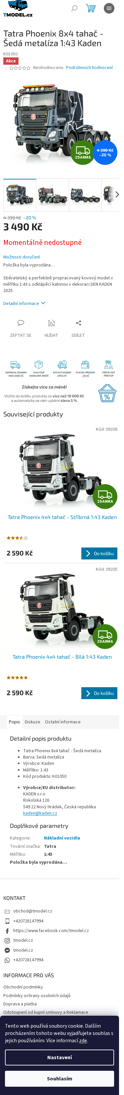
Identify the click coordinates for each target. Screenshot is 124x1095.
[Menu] (109, 8)
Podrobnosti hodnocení (89, 68)
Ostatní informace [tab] (63, 722)
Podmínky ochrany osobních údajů (36, 995)
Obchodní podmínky (23, 987)
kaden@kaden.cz (40, 813)
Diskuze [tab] (32, 722)
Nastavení (59, 1057)
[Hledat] (74, 8)
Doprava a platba (20, 1004)
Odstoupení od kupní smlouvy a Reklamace (45, 1012)
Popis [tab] (14, 722)
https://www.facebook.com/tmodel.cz (51, 930)
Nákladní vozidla (62, 838)
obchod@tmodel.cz (32, 911)
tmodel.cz (23, 940)
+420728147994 (28, 921)
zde (83, 1040)
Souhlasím (59, 1078)
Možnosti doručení (21, 257)
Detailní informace (21, 303)
